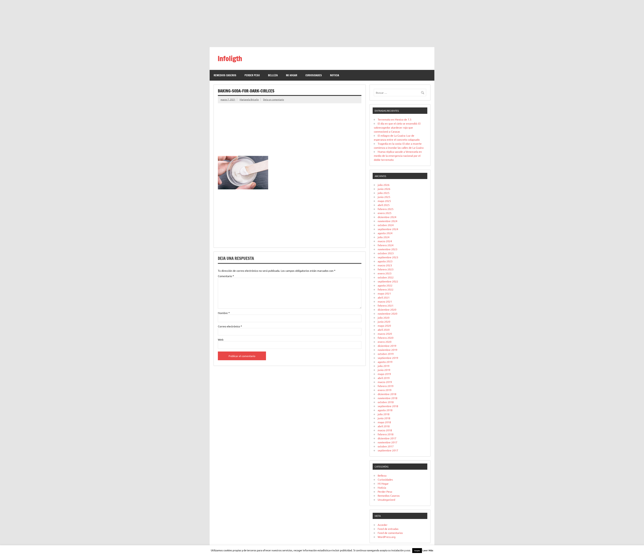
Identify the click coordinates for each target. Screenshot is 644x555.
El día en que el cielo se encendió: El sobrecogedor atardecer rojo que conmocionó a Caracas (397, 127)
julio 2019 (383, 365)
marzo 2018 (385, 430)
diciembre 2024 (387, 217)
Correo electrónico (230, 326)
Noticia (334, 75)
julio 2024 (383, 237)
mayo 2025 (384, 200)
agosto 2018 (385, 410)
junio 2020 (384, 321)
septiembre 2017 (388, 450)
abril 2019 (384, 377)
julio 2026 (383, 184)
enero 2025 (384, 213)
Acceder (382, 524)
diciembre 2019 (387, 345)
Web (220, 339)
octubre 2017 (386, 446)
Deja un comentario (273, 99)
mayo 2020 (384, 325)
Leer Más (427, 550)
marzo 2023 (385, 265)
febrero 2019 (385, 386)
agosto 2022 (385, 285)
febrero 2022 (385, 289)
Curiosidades (313, 75)
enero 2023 (384, 273)
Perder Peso (252, 75)
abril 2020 (384, 329)
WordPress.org (386, 536)
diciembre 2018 (387, 394)
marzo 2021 (385, 301)
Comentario (226, 276)
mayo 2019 (384, 373)
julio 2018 (383, 414)
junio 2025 (384, 196)
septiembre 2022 (388, 281)
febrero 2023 (385, 269)
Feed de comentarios (390, 532)
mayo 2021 (384, 293)
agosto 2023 (385, 261)
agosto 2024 (385, 233)
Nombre (224, 312)
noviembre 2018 (387, 398)
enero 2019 (384, 390)
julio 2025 (383, 192)
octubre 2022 (386, 277)
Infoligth (230, 58)
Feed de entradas (388, 528)
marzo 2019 (385, 382)
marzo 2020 (385, 333)
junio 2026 (384, 188)
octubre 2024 (386, 225)
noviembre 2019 (387, 349)
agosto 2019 (385, 361)
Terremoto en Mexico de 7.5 (394, 119)
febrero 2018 (385, 434)
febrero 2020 (385, 337)
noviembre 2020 (387, 313)
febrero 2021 (385, 305)
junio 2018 (384, 418)
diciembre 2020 (387, 309)
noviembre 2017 (387, 442)
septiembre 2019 (388, 357)
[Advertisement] (322, 23)
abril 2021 (384, 297)
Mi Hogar (291, 75)
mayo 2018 (384, 422)
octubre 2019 (386, 353)
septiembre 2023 (388, 257)
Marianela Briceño (249, 99)
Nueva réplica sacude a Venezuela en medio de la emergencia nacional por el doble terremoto (398, 155)
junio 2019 (384, 369)
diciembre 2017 (387, 438)
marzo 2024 (385, 241)
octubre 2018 (386, 402)
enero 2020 (384, 341)
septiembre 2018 (388, 406)
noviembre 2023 (387, 249)
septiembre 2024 (388, 229)
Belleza (273, 75)
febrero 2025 (385, 209)
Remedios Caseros (225, 75)
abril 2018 (384, 426)
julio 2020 (383, 317)
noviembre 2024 (387, 221)
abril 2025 (384, 205)
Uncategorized (386, 499)
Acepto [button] (417, 550)
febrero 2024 (385, 245)
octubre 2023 (386, 253)
